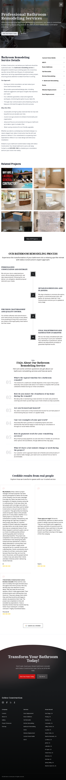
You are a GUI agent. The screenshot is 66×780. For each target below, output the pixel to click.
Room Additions (28, 716)
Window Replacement (29, 733)
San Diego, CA (49, 713)
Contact (4, 713)
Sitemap (4, 726)
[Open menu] (61, 5)
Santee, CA (48, 720)
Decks (25, 730)
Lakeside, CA (48, 746)
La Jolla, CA (48, 730)
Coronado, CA (48, 723)
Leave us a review (34, 626)
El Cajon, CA (48, 749)
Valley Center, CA (49, 726)
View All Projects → (33, 239)
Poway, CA (48, 716)
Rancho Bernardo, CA (50, 736)
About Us (4, 716)
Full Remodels (27, 720)
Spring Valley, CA (49, 762)
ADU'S (25, 739)
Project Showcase (6, 723)
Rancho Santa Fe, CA (50, 766)
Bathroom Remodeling (29, 726)
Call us (55, 4)
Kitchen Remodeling (29, 723)
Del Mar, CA (48, 759)
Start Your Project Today (41, 4)
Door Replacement (28, 713)
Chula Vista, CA (49, 752)
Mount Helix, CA (49, 733)
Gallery (3, 720)
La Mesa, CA (48, 739)
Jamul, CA (47, 743)
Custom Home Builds (29, 736)
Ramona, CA (48, 756)
